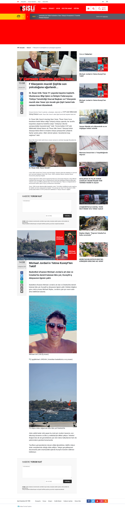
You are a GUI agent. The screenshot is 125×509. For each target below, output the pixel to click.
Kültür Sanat (67, 8)
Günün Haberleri (32, 1)
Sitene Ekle (45, 1)
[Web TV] (103, 1)
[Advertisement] (62, 32)
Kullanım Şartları (68, 501)
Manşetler (23, 1)
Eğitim (76, 8)
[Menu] (88, 8)
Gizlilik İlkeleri (57, 501)
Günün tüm (102, 16)
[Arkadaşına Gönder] (21, 106)
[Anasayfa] (18, 1)
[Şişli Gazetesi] (27, 8)
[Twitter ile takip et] (93, 501)
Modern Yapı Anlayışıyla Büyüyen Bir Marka (51, 16)
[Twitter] (21, 96)
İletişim (50, 501)
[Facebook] (21, 93)
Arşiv (39, 1)
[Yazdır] (21, 109)
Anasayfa (38, 501)
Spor (58, 8)
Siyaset (52, 8)
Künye (44, 501)
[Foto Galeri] (107, 1)
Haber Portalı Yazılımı (25, 506)
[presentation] (23, 17)
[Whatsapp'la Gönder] (21, 103)
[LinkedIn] (21, 99)
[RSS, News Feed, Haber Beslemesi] (106, 501)
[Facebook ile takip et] (89, 501)
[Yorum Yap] (21, 112)
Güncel (44, 8)
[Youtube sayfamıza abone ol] (97, 501)
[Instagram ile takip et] (101, 501)
